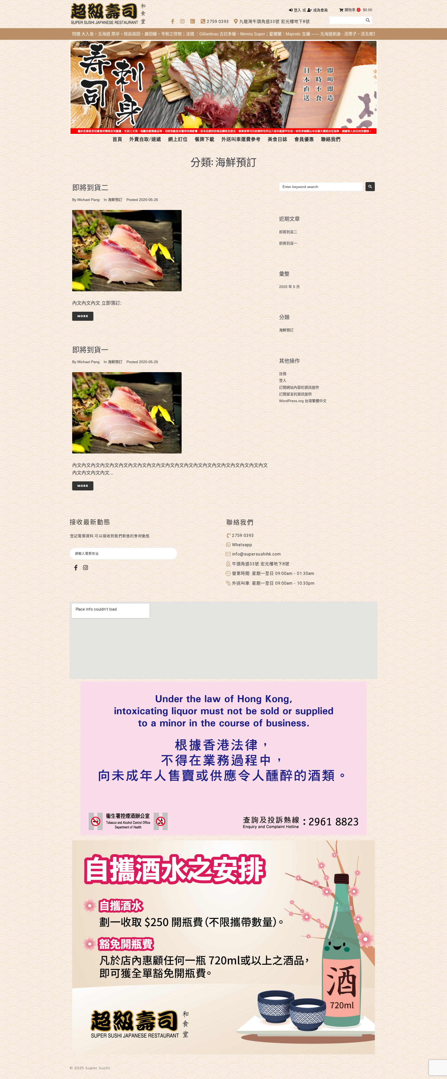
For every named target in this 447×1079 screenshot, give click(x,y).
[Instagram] (85, 567)
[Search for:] (321, 186)
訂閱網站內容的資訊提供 (299, 387)
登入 (282, 380)
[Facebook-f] (75, 567)
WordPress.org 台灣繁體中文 (302, 401)
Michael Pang (88, 200)
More (82, 316)
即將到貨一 (90, 349)
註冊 (282, 374)
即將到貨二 (90, 187)
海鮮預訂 (115, 200)
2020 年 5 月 (289, 287)
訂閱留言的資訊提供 (295, 394)
